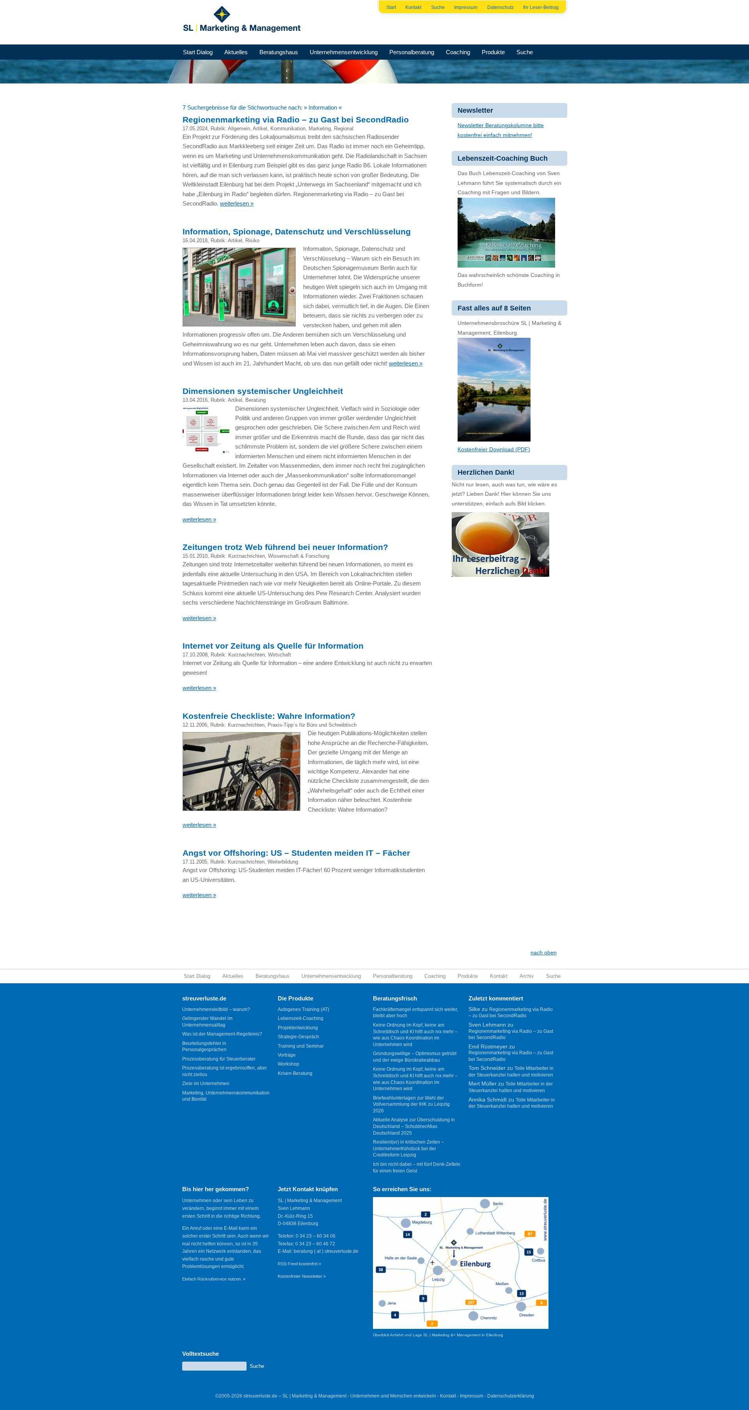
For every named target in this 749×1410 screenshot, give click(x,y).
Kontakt (413, 7)
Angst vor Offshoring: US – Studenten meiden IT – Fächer (296, 852)
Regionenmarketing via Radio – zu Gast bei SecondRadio (296, 119)
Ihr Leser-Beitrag (541, 7)
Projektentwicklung (298, 1027)
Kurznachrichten (246, 556)
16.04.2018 (195, 240)
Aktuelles (236, 52)
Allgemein (239, 128)
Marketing (320, 128)
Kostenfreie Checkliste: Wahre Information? (269, 715)
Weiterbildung (283, 862)
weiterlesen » (237, 203)
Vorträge (287, 1055)
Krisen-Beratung (295, 1073)
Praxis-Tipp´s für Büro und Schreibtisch (312, 725)
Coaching (458, 52)
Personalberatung (411, 52)
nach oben (544, 953)
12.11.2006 (195, 725)
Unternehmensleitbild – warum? (216, 1009)
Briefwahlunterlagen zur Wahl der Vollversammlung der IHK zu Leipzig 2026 (411, 1104)
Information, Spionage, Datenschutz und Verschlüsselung (297, 231)
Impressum (465, 7)
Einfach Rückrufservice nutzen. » (213, 1279)
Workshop (288, 1064)
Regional (343, 128)
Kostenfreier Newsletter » (302, 1276)
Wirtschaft (279, 655)
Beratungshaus (278, 52)
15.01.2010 (195, 556)
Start (391, 7)
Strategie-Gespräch (298, 1036)
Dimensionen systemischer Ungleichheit (263, 391)
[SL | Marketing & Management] (244, 22)
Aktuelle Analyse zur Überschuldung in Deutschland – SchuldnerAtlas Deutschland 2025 (414, 1126)
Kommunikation (287, 128)
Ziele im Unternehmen (205, 1083)
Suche (438, 7)
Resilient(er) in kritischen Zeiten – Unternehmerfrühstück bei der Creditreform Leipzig (408, 1148)
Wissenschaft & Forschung (298, 556)
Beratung (255, 400)
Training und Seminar (301, 1046)
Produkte (493, 52)
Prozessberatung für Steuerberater (219, 1059)
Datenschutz (500, 7)
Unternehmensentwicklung (344, 52)
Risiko (252, 240)
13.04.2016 (195, 400)
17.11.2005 (195, 862)
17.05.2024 (195, 128)
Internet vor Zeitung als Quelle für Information (273, 645)
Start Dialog (198, 52)
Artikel (260, 128)
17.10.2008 (195, 655)
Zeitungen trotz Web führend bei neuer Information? (285, 547)
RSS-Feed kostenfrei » (299, 1263)
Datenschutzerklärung (510, 1396)
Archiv (527, 976)
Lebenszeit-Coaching (300, 1018)
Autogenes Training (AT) (303, 1009)
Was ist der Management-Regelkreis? (222, 1034)
